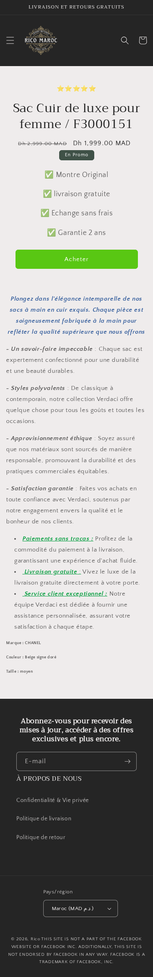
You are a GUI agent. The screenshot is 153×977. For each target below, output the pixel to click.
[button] (10, 40)
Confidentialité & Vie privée (52, 800)
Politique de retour (41, 837)
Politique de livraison (43, 818)
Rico (35, 939)
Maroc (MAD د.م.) (73, 908)
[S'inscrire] (127, 761)
